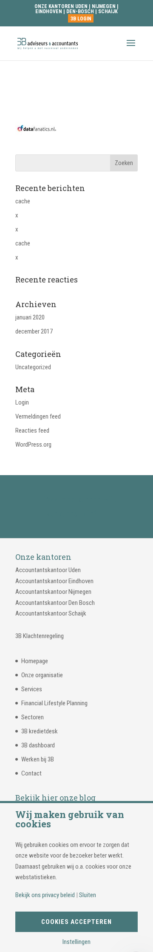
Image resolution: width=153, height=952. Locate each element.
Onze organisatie (42, 675)
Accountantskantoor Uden (48, 570)
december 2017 (34, 331)
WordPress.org (33, 444)
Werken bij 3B (37, 759)
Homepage (34, 661)
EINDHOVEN (48, 11)
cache (22, 201)
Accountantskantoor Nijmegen (53, 592)
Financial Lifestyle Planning (54, 703)
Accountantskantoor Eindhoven (54, 581)
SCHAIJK (108, 11)
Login (22, 402)
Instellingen (76, 942)
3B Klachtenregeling (39, 636)
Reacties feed (32, 430)
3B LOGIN (81, 19)
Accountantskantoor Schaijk (50, 613)
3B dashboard (38, 745)
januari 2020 (30, 317)
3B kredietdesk (39, 731)
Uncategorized (33, 367)
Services (31, 689)
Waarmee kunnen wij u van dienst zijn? (81, 506)
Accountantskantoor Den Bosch (55, 603)
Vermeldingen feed (38, 416)
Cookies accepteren (76, 922)
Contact (31, 773)
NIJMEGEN (104, 6)
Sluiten (87, 895)
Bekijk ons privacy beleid (45, 895)
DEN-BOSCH (80, 11)
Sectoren (32, 717)
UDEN (81, 6)
